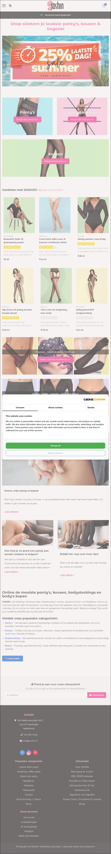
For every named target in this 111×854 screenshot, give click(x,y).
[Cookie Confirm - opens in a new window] (94, 399)
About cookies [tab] (55, 407)
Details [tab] (91, 407)
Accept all (55, 445)
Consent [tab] (20, 407)
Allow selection (55, 453)
